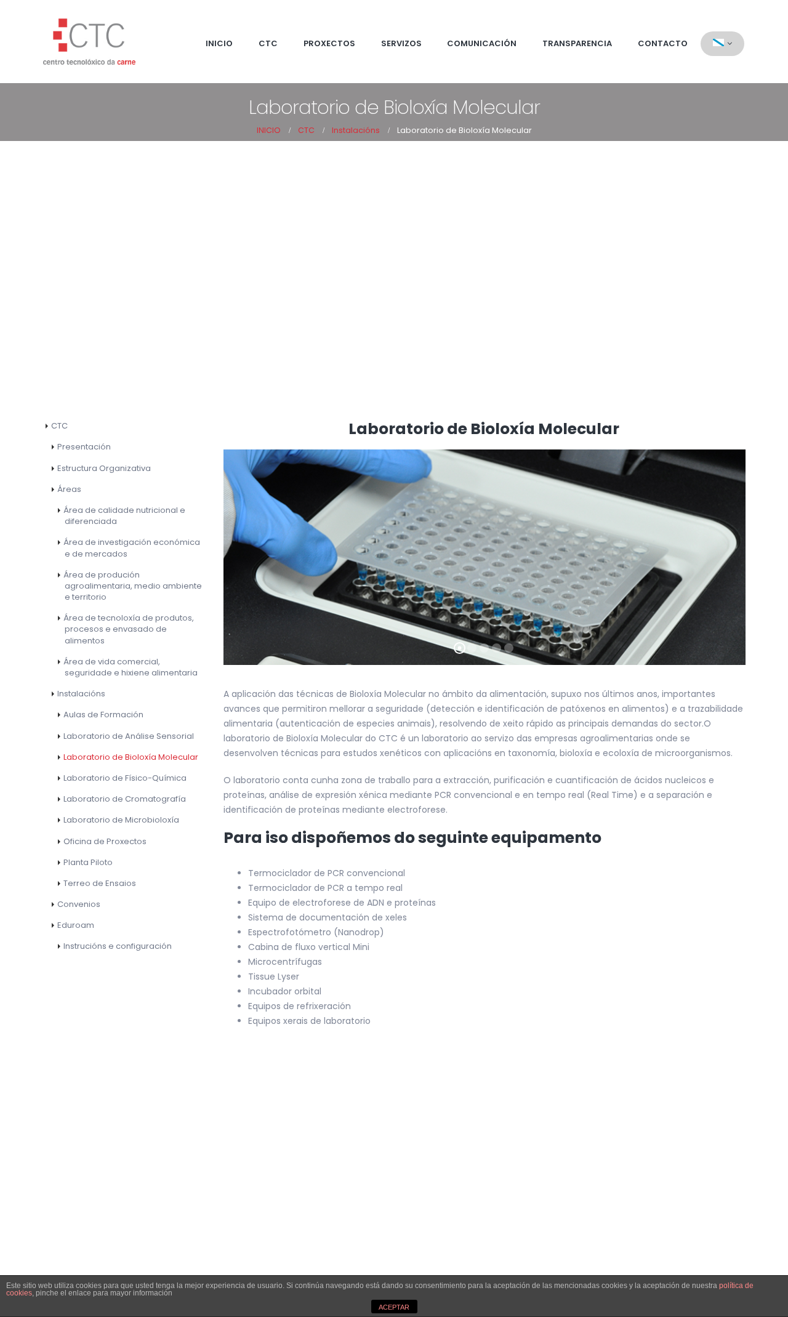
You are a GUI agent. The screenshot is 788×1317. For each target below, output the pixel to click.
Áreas (69, 489)
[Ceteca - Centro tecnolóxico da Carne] (89, 41)
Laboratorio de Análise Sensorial (128, 736)
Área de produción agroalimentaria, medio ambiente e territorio (132, 586)
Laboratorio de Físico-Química (125, 778)
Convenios (78, 904)
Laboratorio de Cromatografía (124, 799)
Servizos (401, 43)
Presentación (84, 447)
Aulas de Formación (103, 714)
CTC (268, 43)
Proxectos (329, 43)
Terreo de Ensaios (99, 883)
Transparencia (577, 43)
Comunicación (482, 43)
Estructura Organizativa (104, 468)
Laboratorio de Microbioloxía (121, 820)
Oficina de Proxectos (105, 841)
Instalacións (81, 693)
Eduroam (75, 925)
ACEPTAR (394, 1307)
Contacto (663, 43)
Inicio (219, 43)
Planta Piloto (88, 862)
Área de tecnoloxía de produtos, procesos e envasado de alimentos (128, 629)
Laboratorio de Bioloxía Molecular (130, 757)
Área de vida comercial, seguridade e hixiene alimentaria (130, 667)
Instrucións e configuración (117, 946)
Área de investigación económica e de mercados (131, 547)
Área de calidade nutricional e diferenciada (124, 515)
